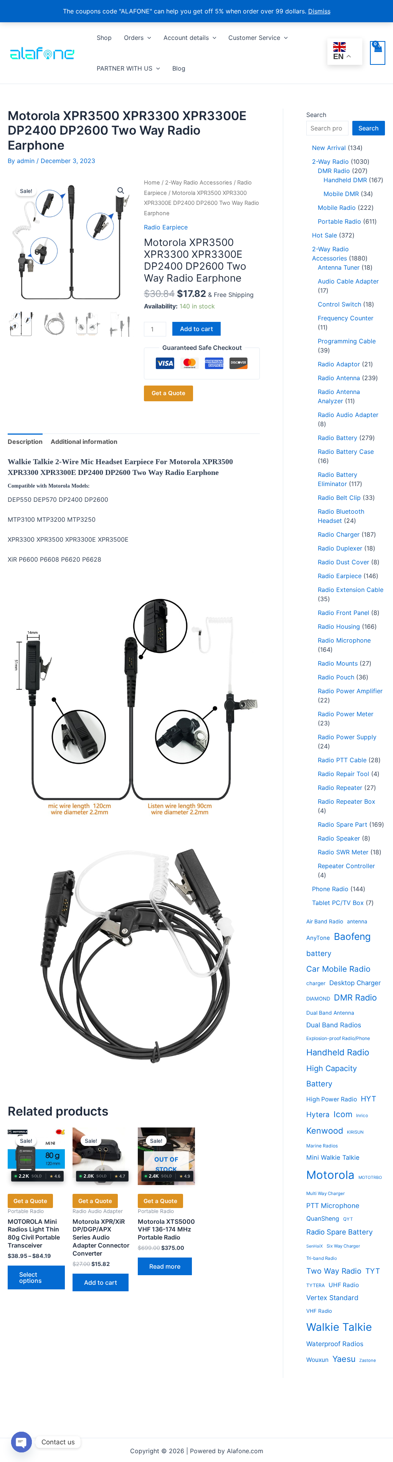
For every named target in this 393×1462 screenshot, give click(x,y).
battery (319, 953)
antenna (357, 921)
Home (152, 182)
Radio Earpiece (166, 227)
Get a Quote (168, 393)
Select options (30, 1277)
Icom (343, 1114)
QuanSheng (322, 1218)
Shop (104, 37)
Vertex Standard (332, 1298)
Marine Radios (322, 1146)
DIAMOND (318, 999)
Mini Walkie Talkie (333, 1157)
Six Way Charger (343, 1246)
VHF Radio (319, 1311)
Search (316, 115)
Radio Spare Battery (339, 1232)
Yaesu (343, 1359)
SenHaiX (314, 1246)
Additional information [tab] (84, 441)
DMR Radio (355, 997)
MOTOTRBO (370, 1177)
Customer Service (254, 37)
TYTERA (315, 1285)
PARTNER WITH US (124, 68)
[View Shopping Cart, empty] (377, 53)
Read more (164, 1266)
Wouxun (317, 1359)
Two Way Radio (334, 1271)
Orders (134, 37)
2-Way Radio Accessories (198, 182)
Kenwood (324, 1131)
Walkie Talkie (339, 1326)
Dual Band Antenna (330, 1013)
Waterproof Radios (334, 1344)
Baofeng (352, 936)
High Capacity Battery (331, 1076)
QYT (348, 1219)
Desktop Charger (355, 983)
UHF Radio (344, 1285)
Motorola (330, 1175)
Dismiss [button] (319, 11)
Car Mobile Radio (338, 969)
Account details (186, 37)
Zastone (367, 1360)
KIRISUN (355, 1132)
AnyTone (318, 938)
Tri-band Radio (321, 1258)
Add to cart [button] (100, 1282)
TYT (372, 1271)
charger (315, 983)
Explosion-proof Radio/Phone (338, 1038)
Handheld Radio (337, 1052)
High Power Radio (331, 1099)
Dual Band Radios (333, 1025)
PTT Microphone (332, 1206)
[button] (147, 37)
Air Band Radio (324, 921)
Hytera (318, 1114)
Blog (178, 68)
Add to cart (196, 329)
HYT (368, 1098)
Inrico (362, 1115)
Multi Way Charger (325, 1193)
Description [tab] (25, 441)
